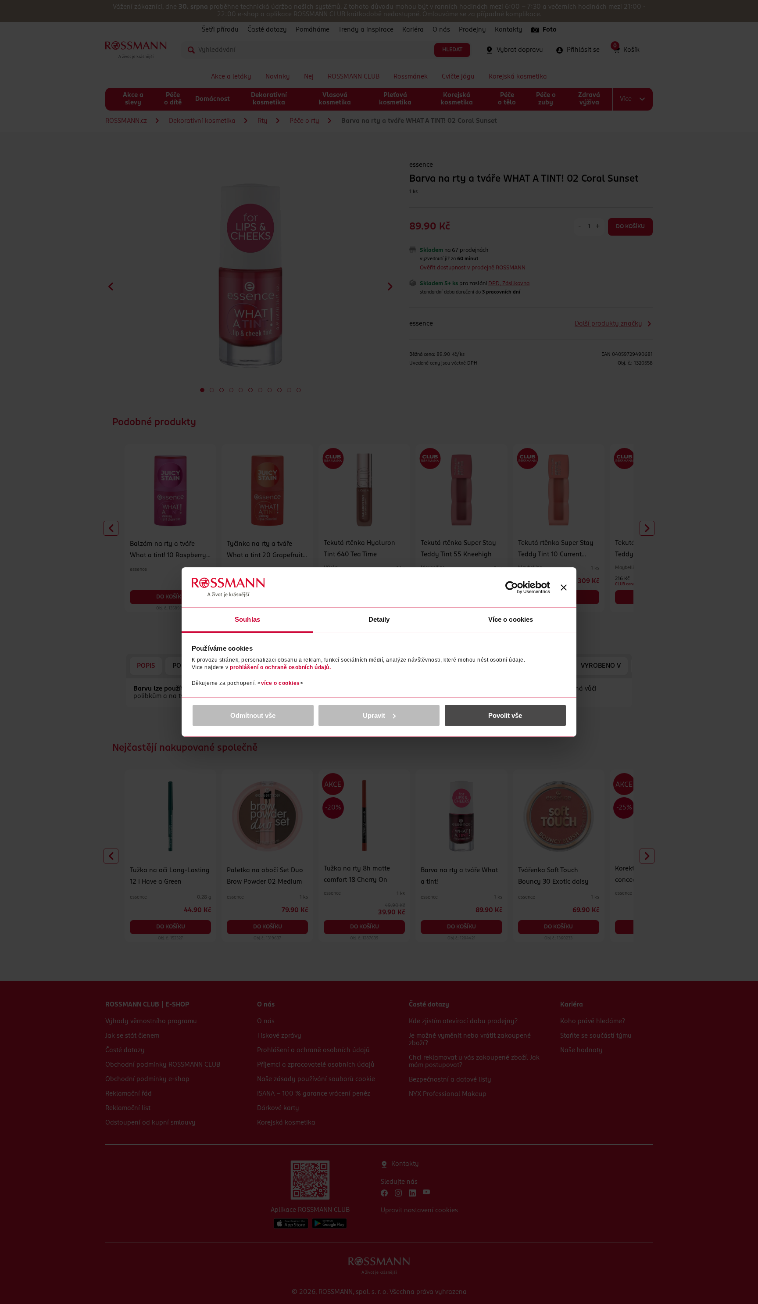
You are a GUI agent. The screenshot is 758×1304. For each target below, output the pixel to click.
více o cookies (280, 683)
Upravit (374, 715)
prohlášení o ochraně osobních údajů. (280, 667)
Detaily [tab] (379, 619)
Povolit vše (505, 715)
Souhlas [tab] (247, 619)
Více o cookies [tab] (510, 619)
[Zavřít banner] (564, 587)
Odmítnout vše (252, 715)
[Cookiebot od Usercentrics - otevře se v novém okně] (511, 587)
